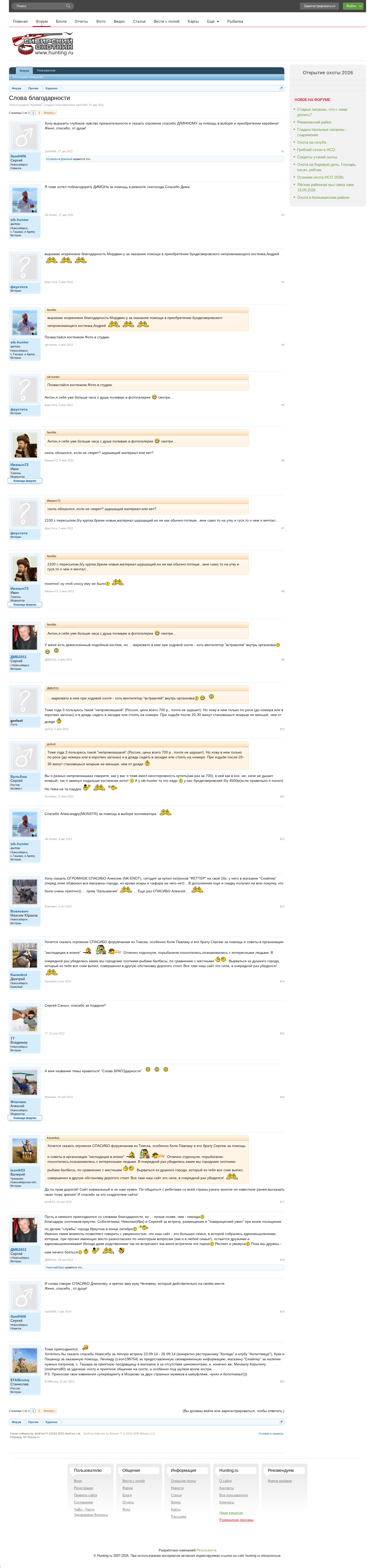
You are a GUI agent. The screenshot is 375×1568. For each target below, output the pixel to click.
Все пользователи (233, 1495)
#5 (282, 404)
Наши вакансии (231, 1513)
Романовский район (314, 122)
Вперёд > (50, 112)
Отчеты (81, 21)
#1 (282, 151)
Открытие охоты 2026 (328, 72)
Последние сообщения (28, 77)
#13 (282, 906)
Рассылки (178, 1516)
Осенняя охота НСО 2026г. (320, 177)
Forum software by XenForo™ (45, 1433)
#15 (282, 1033)
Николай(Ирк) (55, 1267)
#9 (282, 659)
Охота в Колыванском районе (323, 197)
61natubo (52, 158)
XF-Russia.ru (31, 1437)
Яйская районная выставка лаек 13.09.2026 (325, 187)
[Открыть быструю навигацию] (281, 88)
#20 (282, 1381)
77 (12, 1038)
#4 (282, 344)
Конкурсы (226, 1502)
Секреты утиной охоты (317, 157)
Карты (193, 21)
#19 (282, 1311)
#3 (282, 281)
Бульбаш (18, 776)
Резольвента (206, 1550)
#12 (282, 839)
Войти (351, 6)
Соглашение (83, 1502)
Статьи (139, 21)
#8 (282, 591)
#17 (282, 1201)
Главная (20, 21)
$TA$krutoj (19, 1380)
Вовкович (19, 911)
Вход (78, 1481)
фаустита (19, 287)
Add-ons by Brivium (119, 1433)
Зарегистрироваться (319, 6)
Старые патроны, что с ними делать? (322, 112)
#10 (282, 729)
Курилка (36, 104)
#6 (282, 460)
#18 (282, 1259)
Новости (177, 1488)
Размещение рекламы (236, 1520)
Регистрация (83, 1488)
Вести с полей (167, 21)
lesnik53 (17, 1170)
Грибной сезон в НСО (316, 149)
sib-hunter (19, 220)
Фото (101, 21)
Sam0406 (82, 104)
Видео (119, 21)
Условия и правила (271, 1433)
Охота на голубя (311, 142)
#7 (282, 528)
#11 (282, 796)
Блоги (61, 21)
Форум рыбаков (280, 1481)
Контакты (226, 1488)
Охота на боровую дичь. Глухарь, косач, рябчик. (326, 167)
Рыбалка (235, 21)
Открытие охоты (183, 1481)
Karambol (18, 975)
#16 (282, 1096)
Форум (42, 21)
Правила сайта (85, 1495)
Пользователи (46, 70)
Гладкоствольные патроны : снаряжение (321, 132)
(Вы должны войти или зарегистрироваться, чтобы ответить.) (233, 1411)
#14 (282, 981)
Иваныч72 (19, 465)
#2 (282, 214)
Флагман (18, 1102)
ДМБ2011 (18, 657)
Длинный (66, 158)
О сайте (225, 1481)
